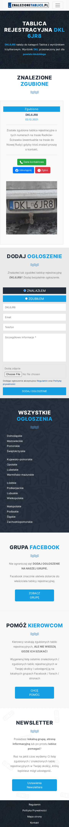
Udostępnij (25, 170)
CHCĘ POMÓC (34, 692)
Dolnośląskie (14, 435)
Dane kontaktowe (33, 162)
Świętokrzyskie (16, 451)
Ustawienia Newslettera (34, 785)
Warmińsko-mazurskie (20, 474)
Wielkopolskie (15, 498)
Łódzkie (11, 482)
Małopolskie (14, 506)
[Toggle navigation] (57, 5)
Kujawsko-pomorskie (19, 459)
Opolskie (12, 464)
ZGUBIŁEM (36, 299)
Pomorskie (13, 446)
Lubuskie (12, 493)
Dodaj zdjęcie (13, 368)
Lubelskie (12, 469)
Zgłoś (44, 170)
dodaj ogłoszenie (34, 391)
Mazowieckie (15, 441)
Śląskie (11, 516)
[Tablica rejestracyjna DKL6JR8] (31, 207)
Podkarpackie (15, 488)
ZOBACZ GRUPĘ (34, 595)
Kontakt (34, 822)
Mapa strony (34, 816)
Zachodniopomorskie (20, 521)
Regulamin (42, 380)
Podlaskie (13, 511)
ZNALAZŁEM (36, 291)
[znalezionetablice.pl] (27, 5)
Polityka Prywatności (34, 810)
